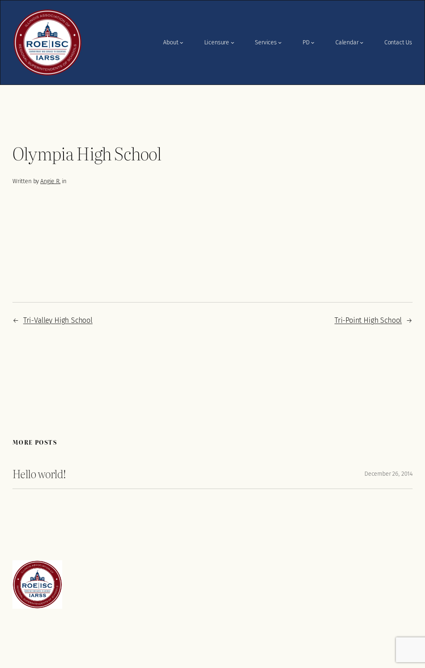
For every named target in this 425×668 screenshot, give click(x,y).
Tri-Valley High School (58, 320)
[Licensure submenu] (232, 42)
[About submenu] (181, 42)
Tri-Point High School (368, 320)
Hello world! (39, 473)
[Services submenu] (280, 42)
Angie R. (50, 181)
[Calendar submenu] (362, 42)
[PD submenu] (313, 42)
